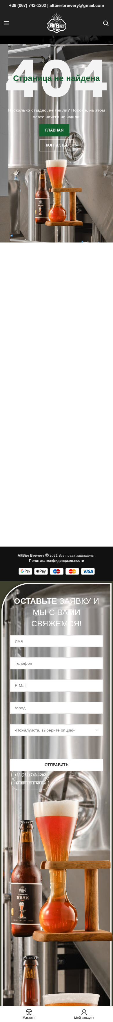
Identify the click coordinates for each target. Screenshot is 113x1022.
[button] (30, 775)
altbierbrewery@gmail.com (77, 5)
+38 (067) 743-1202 (27, 5)
